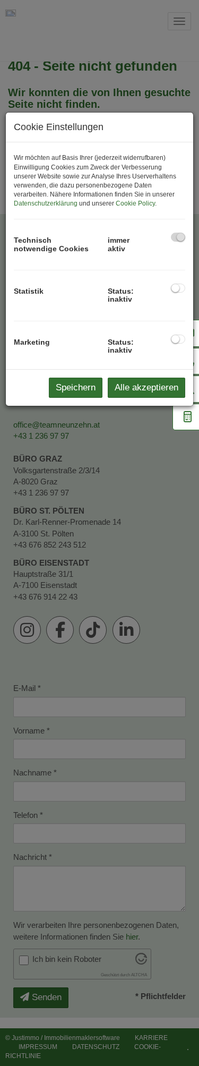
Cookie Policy (135, 203)
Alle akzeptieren (146, 387)
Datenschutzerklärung (45, 203)
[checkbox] (178, 237)
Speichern (76, 387)
